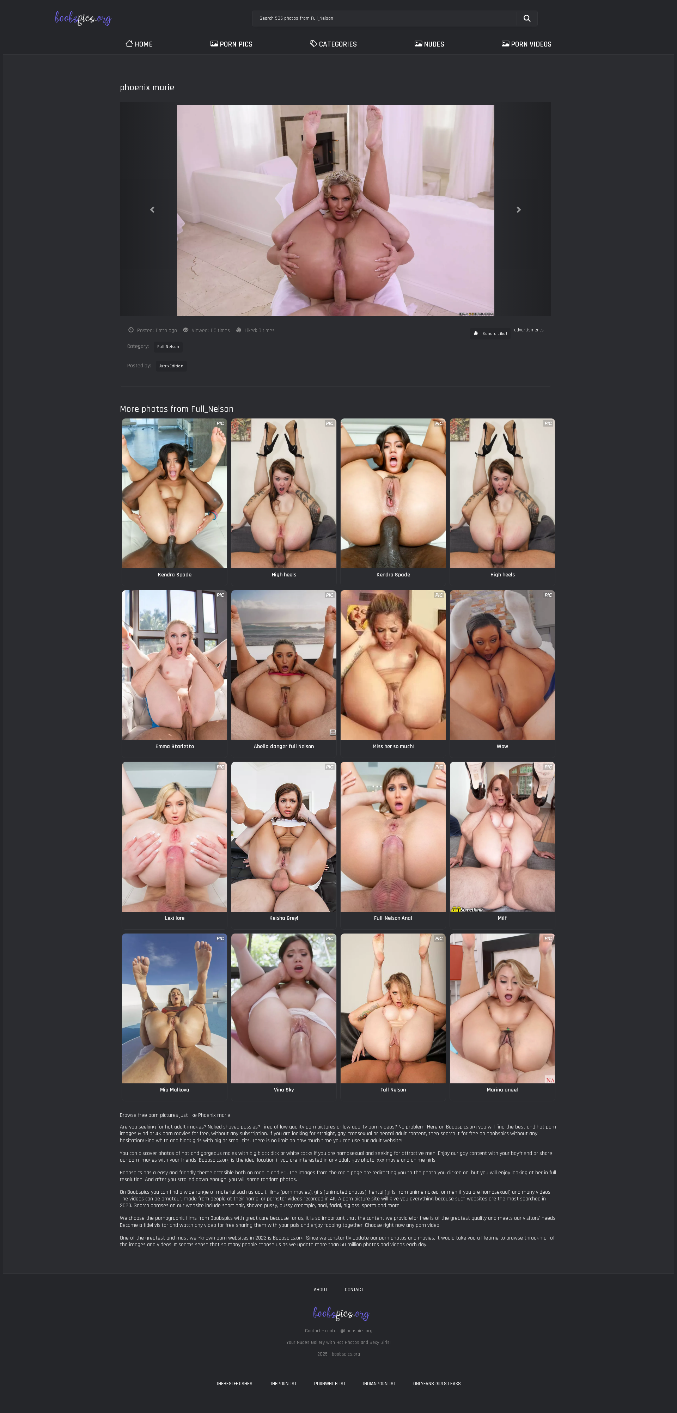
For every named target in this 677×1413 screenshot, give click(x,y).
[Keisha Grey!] (283, 837)
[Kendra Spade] (174, 493)
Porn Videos (531, 44)
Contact (354, 1289)
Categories (338, 44)
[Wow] (502, 665)
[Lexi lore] (174, 837)
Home (144, 44)
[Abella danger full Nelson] (283, 665)
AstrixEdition (171, 366)
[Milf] (502, 837)
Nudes (434, 44)
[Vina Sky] (283, 1008)
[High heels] (283, 493)
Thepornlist (283, 1384)
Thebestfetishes (234, 1384)
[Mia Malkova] (174, 1008)
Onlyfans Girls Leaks (437, 1384)
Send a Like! (494, 333)
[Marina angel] (502, 1008)
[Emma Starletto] (174, 665)
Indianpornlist (379, 1384)
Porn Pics (236, 44)
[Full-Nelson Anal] (393, 837)
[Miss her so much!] (393, 665)
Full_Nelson (168, 346)
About (320, 1289)
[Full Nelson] (393, 1008)
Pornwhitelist (330, 1384)
